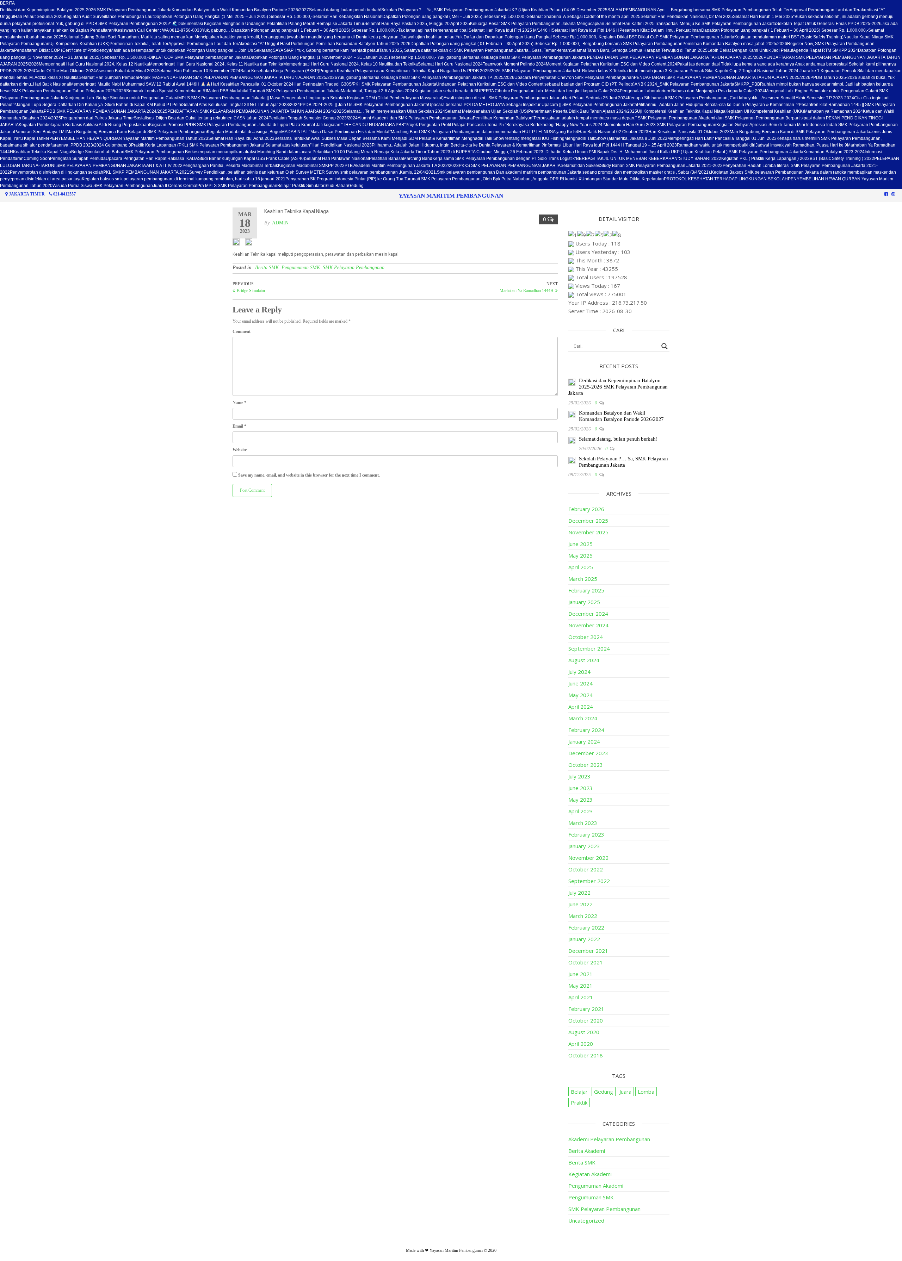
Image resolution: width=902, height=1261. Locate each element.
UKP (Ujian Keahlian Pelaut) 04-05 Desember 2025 (557, 9)
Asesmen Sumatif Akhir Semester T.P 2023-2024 (807, 97)
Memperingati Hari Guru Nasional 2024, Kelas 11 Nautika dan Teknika (216, 64)
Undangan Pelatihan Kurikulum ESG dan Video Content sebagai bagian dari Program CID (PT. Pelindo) (535, 84)
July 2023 (579, 776)
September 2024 (589, 648)
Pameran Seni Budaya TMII (40, 131)
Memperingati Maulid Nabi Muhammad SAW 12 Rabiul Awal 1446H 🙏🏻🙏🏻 (140, 84)
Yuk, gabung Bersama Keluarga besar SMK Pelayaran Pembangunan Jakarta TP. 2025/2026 (425, 77)
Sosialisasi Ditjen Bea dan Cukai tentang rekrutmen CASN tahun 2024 (201, 118)
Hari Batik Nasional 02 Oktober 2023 (613, 131)
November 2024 (588, 625)
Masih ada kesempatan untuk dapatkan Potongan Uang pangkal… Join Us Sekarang (191, 50)
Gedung (356, 185)
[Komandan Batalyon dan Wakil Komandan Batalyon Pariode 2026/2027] (571, 413)
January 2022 (584, 939)
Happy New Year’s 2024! (580, 124)
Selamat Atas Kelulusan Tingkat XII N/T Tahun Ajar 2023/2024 (241, 104)
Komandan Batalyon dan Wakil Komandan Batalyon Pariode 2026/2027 (240, 9)
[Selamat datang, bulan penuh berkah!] (571, 439)
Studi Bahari (210, 158)
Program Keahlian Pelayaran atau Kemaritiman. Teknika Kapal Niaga (385, 70)
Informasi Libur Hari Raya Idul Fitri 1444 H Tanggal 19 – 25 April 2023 (610, 145)
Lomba (646, 1091)
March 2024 (582, 718)
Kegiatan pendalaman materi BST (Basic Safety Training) (789, 37)
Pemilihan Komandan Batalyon (502, 118)
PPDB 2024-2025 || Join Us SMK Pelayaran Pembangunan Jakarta (364, 104)
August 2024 (583, 660)
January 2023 (584, 846)
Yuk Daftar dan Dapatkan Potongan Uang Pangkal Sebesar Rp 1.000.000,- (527, 37)
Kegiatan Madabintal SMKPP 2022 (311, 165)
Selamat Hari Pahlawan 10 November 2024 (198, 70)
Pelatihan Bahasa (386, 158)
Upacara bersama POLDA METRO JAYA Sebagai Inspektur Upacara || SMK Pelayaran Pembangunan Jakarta (532, 104)
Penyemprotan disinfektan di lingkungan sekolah (56, 172)
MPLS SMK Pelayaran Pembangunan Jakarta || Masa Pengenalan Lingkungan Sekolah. (262, 97)
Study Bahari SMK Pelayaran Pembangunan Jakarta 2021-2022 (661, 165)
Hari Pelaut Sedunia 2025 (39, 16)
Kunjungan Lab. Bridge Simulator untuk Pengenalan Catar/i (121, 97)
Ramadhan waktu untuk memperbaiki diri (716, 145)
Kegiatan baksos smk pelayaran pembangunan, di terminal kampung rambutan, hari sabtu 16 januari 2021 (183, 178)
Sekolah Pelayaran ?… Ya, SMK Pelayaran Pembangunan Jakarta (444, 9)
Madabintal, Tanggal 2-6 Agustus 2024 (377, 90)
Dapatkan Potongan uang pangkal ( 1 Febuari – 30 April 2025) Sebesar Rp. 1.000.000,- (784, 30)
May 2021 (580, 985)
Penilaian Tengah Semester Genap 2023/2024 (313, 118)
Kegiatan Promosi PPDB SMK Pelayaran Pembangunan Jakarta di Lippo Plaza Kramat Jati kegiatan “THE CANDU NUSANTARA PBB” (277, 124)
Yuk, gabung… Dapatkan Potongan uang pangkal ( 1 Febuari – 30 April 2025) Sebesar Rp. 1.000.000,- (300, 30)
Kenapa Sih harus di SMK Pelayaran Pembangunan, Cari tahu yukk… (694, 97)
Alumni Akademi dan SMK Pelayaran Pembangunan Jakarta (415, 118)
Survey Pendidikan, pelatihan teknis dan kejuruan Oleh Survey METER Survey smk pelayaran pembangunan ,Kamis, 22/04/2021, (313, 172)
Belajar (579, 1091)
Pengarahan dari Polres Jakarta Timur (97, 118)
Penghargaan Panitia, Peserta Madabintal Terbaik (230, 165)
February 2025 (586, 590)
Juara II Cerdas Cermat (175, 185)
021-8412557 (64, 194)
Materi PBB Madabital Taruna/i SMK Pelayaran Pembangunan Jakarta (274, 90)
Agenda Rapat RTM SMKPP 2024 (825, 50)
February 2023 (586, 834)
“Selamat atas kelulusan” (287, 145)
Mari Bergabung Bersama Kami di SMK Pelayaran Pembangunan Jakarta (800, 131)
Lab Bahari (113, 151)
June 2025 (580, 543)
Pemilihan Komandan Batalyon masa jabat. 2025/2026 (734, 43)
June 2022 (580, 904)
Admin (280, 222)
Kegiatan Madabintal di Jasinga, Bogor (244, 131)
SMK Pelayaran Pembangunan (353, 267)
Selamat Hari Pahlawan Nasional (337, 158)
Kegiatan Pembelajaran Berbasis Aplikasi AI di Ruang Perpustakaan (84, 124)
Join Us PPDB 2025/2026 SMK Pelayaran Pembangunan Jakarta (514, 70)
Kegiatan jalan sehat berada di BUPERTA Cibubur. (462, 90)
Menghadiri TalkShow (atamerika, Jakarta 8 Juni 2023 (615, 138)
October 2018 (585, 1055)
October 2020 (585, 1020)
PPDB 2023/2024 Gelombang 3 (100, 145)
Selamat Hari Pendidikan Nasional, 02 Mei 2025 (687, 16)
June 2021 (580, 973)
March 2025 (582, 578)
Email (239, 426)
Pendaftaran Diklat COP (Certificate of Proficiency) (62, 50)
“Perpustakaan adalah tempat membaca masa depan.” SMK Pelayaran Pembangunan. (615, 118)
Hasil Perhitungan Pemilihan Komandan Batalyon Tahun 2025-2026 (345, 43)
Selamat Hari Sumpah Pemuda (108, 77)
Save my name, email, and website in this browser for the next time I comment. (309, 475)
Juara (625, 1091)
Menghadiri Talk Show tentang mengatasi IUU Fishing (513, 138)
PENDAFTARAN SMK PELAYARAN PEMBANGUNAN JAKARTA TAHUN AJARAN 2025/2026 (249, 77)
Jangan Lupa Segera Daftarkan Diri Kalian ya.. (60, 104)
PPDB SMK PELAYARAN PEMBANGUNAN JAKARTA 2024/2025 (105, 111)
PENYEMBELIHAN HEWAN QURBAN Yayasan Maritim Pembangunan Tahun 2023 (128, 138)
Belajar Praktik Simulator (301, 185)
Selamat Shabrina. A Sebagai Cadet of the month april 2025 (584, 16)
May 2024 (580, 694)
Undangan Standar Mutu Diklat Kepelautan (622, 178)
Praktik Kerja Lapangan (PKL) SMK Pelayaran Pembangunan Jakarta (197, 145)
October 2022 (585, 869)
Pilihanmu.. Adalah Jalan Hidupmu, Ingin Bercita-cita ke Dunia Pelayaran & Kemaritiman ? (458, 145)
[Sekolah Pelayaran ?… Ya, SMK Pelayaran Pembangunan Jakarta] (571, 459)
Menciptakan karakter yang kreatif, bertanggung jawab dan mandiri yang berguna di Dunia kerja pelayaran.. (297, 37)
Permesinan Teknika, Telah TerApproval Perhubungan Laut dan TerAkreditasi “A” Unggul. (195, 43)
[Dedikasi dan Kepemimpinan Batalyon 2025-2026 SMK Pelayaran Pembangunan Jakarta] (571, 381)
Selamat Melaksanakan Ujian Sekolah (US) (486, 111)
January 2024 (584, 741)
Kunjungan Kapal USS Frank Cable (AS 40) (263, 158)
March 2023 (582, 822)
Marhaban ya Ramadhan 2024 (833, 111)
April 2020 (580, 1043)
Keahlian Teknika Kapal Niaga (42, 151)
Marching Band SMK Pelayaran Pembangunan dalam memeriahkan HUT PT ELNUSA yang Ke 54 (484, 131)
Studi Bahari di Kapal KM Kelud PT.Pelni (143, 104)
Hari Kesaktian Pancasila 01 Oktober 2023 (689, 131)
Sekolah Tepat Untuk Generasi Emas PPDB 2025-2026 (829, 23)
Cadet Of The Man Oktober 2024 (65, 70)
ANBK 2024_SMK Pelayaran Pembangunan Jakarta (684, 84)
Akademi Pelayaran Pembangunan (609, 1139)
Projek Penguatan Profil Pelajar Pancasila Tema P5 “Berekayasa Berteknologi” (481, 124)
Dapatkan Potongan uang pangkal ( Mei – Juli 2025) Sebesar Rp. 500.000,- (454, 16)
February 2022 (586, 927)
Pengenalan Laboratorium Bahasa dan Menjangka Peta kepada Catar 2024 (692, 90)
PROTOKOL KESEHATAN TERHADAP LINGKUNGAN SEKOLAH (726, 178)
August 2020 (583, 1032)
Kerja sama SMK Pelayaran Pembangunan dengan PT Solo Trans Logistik (503, 158)
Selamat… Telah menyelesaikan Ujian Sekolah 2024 (394, 111)
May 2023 (580, 799)
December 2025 (588, 520)
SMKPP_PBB (747, 84)
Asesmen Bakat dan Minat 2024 (126, 70)
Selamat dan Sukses (580, 165)
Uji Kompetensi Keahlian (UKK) (79, 43)
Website (240, 449)
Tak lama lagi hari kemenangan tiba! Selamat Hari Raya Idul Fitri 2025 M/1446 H (475, 30)
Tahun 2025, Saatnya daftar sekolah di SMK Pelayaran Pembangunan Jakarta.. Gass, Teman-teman (474, 50)
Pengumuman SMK (301, 267)
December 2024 (588, 613)
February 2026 (586, 509)
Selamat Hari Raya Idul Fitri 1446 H (585, 30)
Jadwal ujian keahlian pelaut (428, 37)
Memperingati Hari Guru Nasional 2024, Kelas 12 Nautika (94, 64)
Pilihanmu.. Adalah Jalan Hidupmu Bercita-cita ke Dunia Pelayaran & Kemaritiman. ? (718, 104)
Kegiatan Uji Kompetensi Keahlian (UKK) (764, 111)
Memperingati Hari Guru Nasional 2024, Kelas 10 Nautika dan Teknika (350, 64)
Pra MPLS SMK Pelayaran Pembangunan (237, 185)
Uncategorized (586, 1220)
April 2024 (580, 706)
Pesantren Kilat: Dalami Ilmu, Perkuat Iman (660, 30)
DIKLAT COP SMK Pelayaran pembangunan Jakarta (199, 57)
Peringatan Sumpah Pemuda (78, 158)
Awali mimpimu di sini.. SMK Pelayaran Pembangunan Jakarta (503, 97)
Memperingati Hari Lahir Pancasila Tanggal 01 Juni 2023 (722, 138)
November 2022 (588, 857)
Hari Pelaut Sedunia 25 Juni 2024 (595, 97)
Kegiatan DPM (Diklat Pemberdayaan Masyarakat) (395, 97)
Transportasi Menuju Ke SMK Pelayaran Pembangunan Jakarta (715, 23)
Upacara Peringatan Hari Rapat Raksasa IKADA (152, 158)
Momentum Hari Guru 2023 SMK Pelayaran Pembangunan (660, 124)
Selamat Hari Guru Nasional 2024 (450, 64)
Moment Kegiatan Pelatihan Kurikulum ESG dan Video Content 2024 (611, 64)
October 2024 (585, 636)
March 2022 (582, 915)
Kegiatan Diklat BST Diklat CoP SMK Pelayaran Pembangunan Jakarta (666, 37)
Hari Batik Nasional (51, 84)
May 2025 (580, 555)
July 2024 (579, 671)
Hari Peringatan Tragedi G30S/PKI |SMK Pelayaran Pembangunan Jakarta (365, 84)
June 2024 (580, 683)
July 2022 (579, 892)
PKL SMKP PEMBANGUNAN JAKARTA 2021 (146, 172)
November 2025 (588, 532)
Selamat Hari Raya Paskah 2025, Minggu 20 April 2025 (417, 23)
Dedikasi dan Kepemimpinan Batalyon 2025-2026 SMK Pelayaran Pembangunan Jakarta (86, 9)
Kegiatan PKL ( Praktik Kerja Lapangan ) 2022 (765, 158)
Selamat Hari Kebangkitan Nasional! (347, 16)
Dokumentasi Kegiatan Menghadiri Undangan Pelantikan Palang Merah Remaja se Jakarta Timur (271, 23)
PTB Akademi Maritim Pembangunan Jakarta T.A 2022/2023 (402, 165)
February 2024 (586, 729)
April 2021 (580, 997)
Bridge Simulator (87, 151)
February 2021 (586, 1008)
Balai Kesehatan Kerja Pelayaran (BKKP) (279, 70)
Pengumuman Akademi (595, 1185)
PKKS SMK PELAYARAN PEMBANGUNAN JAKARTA (510, 165)
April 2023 (580, 811)
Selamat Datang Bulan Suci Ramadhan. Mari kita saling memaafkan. (128, 37)
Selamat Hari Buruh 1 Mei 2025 (763, 16)
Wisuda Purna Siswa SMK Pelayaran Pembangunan (102, 185)
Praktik (579, 1102)
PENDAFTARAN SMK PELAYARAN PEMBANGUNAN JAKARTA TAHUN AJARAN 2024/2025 (255, 111)
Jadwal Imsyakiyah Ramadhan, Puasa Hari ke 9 (801, 145)
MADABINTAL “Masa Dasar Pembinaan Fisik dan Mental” (336, 131)
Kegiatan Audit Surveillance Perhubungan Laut (109, 16)
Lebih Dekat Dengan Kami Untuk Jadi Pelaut (750, 50)
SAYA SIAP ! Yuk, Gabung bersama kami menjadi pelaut (326, 50)
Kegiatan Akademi (590, 1174)
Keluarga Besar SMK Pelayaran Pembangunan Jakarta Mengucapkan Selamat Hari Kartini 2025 (562, 23)
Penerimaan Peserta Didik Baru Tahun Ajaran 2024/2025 (582, 111)
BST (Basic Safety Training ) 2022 (842, 158)
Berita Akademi (586, 1150)
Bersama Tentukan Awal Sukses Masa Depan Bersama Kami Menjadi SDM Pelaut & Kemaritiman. (368, 138)
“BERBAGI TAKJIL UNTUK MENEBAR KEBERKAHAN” (627, 158)
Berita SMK (267, 267)
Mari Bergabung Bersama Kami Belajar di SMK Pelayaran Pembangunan (137, 131)
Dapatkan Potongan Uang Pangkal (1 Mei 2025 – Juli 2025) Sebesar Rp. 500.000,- (233, 16)
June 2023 (580, 787)
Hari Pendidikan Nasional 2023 (341, 145)
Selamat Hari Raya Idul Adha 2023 (241, 138)
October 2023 (585, 764)
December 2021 (588, 950)
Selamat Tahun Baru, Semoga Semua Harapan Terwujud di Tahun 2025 (639, 50)
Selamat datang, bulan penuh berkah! (345, 9)
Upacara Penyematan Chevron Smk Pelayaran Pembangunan (574, 77)
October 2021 (585, 962)
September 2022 (589, 880)
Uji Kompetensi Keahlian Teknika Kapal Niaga (681, 111)
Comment (242, 331)
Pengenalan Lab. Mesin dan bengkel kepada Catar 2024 (565, 90)
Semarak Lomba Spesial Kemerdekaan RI (166, 90)
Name (239, 402)
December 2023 (588, 753)
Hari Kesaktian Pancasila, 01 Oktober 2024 (252, 84)
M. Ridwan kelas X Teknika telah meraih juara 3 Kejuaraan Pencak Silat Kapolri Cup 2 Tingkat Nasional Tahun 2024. (687, 70)
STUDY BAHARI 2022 (700, 158)
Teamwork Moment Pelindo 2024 (514, 64)
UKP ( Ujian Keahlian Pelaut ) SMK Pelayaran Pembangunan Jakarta (737, 151)
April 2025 (580, 567)
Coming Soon (37, 158)
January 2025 (584, 601)
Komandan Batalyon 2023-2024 (834, 151)
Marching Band (417, 158)
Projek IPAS (149, 77)
